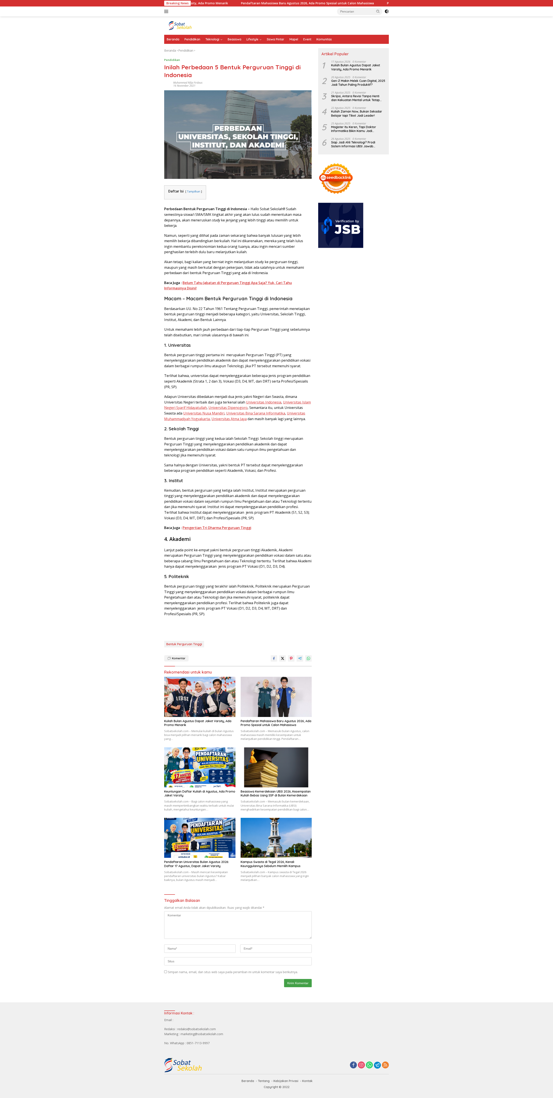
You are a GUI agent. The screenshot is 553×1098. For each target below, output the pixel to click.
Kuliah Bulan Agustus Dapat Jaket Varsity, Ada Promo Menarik (197, 723)
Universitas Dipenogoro (228, 407)
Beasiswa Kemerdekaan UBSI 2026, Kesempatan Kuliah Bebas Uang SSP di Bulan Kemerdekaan (276, 793)
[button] (378, 11)
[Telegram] (377, 1065)
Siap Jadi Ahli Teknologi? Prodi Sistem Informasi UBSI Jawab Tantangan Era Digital (353, 144)
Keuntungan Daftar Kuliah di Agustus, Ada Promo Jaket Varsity (199, 793)
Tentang (264, 1081)
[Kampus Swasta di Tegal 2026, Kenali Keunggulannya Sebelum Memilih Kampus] (276, 838)
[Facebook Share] (274, 658)
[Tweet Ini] (282, 658)
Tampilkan (193, 191)
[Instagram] (361, 1065)
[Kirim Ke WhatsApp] (308, 658)
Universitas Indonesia (263, 402)
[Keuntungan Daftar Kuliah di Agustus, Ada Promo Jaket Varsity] (199, 767)
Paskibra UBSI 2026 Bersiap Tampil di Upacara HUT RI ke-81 (386, 3)
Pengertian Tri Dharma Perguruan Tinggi (217, 527)
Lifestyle (252, 39)
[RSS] (385, 1065)
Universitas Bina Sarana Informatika (255, 413)
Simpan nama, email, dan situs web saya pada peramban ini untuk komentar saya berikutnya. (233, 972)
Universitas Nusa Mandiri (203, 413)
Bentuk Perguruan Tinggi (184, 644)
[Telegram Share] (300, 658)
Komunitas (324, 39)
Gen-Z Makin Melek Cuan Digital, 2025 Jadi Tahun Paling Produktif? (358, 83)
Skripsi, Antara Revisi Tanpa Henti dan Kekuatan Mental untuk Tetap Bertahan (355, 98)
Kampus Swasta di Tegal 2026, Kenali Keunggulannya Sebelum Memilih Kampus (270, 864)
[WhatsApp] (369, 1065)
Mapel (293, 39)
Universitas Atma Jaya (229, 418)
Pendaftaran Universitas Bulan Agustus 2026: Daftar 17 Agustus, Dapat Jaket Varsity (196, 864)
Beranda (173, 39)
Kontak (307, 1081)
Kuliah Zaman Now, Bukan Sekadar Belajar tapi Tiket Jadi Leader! (356, 114)
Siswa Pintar (275, 39)
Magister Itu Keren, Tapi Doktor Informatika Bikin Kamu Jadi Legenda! (353, 129)
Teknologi (212, 39)
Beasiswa (234, 39)
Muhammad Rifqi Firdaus (187, 82)
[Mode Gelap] (387, 11)
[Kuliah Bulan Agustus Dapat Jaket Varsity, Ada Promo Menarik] (199, 697)
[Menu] (167, 11)
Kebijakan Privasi (285, 1081)
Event (307, 39)
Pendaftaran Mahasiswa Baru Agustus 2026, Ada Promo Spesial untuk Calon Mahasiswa (262, 3)
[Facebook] (353, 1065)
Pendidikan (192, 39)
